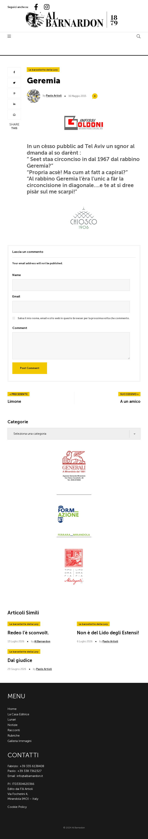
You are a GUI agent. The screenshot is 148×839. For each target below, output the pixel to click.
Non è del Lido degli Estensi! (108, 632)
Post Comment (29, 368)
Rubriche (14, 735)
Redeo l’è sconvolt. (28, 632)
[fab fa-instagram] (45, 7)
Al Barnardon (42, 641)
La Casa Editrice (18, 714)
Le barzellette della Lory (43, 69)
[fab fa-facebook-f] (34, 7)
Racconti (14, 730)
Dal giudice (20, 660)
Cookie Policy (17, 807)
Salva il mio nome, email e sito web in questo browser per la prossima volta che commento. (74, 318)
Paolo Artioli (54, 95)
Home (12, 709)
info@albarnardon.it (30, 776)
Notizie (13, 725)
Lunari (12, 719)
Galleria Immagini (19, 741)
